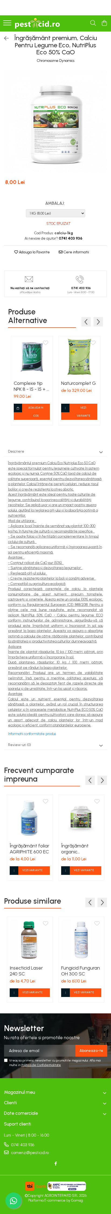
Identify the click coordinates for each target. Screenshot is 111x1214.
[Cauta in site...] (93, 23)
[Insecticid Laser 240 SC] (30, 940)
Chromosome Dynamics (55, 61)
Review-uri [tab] (19, 745)
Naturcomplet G (78, 383)
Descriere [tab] (16, 451)
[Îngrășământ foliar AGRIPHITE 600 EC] (30, 817)
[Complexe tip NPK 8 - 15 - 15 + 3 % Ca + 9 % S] (32, 357)
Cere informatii (76, 252)
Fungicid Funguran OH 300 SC (80, 971)
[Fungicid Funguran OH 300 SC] (81, 940)
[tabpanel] (55, 121)
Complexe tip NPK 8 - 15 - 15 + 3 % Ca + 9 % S (31, 386)
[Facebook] (55, 1164)
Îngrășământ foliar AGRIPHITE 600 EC (29, 849)
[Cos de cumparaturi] (104, 23)
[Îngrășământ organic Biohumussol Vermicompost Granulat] (81, 817)
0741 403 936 (22, 1144)
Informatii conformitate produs (32, 734)
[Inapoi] (4, 38)
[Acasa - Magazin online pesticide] (37, 23)
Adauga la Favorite (34, 252)
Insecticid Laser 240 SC (26, 971)
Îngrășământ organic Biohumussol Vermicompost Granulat (77, 849)
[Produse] (7, 23)
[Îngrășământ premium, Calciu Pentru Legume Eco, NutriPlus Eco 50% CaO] (55, 121)
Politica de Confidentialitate (41, 1065)
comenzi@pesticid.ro (29, 1152)
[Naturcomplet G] (79, 357)
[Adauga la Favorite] (45, 343)
